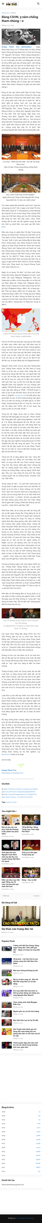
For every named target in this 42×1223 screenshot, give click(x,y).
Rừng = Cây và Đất (29, 880)
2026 (21, 1112)
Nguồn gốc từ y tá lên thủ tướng (26, 1011)
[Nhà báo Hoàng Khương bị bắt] (7, 973)
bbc (3, 227)
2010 (21, 1171)
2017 (21, 1143)
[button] (3, 4)
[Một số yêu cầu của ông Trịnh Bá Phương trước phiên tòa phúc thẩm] (11, 819)
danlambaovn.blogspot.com (12, 773)
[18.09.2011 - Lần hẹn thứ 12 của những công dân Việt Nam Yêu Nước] (7, 961)
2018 (21, 1139)
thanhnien (6, 754)
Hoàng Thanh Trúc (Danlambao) (17, 47)
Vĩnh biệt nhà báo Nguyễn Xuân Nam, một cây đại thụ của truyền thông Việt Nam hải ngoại (11, 857)
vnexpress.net (20, 395)
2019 (21, 1135)
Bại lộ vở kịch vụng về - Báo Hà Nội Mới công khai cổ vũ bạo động (25, 981)
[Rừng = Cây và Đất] (31, 872)
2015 (21, 1151)
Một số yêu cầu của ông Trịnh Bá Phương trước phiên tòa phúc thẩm (10, 830)
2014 (21, 1155)
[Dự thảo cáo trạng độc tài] (21, 916)
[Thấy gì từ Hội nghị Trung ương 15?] (31, 845)
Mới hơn (6, 896)
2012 (21, 1163)
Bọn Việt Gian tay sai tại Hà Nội (25, 1020)
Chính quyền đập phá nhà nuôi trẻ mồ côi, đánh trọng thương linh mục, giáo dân (25, 1045)
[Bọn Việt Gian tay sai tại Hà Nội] (7, 1022)
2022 (21, 1123)
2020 (21, 1131)
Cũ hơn (36, 896)
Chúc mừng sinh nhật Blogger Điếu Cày (25, 1003)
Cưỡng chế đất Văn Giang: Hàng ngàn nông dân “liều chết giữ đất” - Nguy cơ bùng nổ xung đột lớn (26, 949)
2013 (21, 1159)
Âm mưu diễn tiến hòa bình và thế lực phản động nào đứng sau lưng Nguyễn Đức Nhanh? (26, 993)
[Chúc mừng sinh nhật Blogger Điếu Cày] (7, 1004)
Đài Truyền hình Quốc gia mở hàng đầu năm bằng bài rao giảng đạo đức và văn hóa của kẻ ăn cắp (26, 1032)
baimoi (13, 13)
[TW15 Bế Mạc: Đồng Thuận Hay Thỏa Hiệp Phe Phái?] (31, 819)
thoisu (14, 802)
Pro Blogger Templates (25, 1218)
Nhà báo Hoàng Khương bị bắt (25, 971)
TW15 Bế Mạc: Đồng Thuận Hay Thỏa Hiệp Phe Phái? (30, 829)
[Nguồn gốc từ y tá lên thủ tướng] (7, 1013)
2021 (21, 1127)
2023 (21, 1120)
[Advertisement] (21, 1079)
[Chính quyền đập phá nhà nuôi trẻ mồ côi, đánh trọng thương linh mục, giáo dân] (7, 1045)
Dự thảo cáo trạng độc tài (17, 928)
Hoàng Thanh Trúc (9, 770)
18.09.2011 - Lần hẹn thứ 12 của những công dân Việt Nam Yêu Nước (25, 961)
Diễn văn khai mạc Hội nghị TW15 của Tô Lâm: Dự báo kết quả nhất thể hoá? (11, 883)
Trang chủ (5, 13)
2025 (21, 1116)
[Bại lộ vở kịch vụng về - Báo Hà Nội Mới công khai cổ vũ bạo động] (7, 981)
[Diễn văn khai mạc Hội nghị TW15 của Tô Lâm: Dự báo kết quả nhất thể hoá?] (11, 872)
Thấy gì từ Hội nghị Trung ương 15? (29, 854)
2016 (21, 1147)
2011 (21, 1167)
